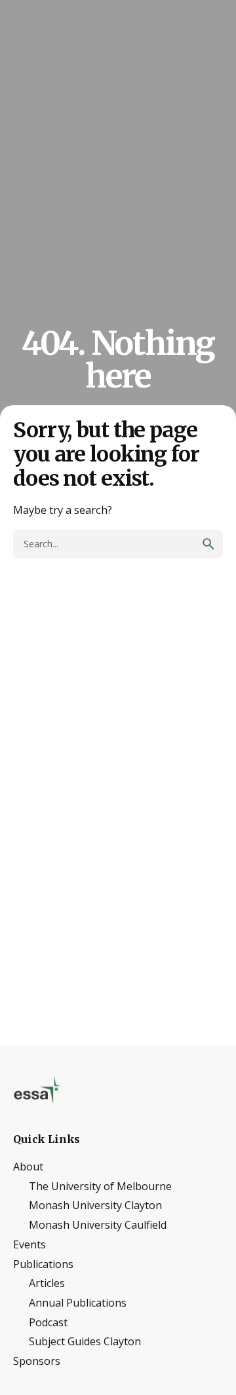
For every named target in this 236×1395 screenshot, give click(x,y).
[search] (208, 544)
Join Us (192, 83)
